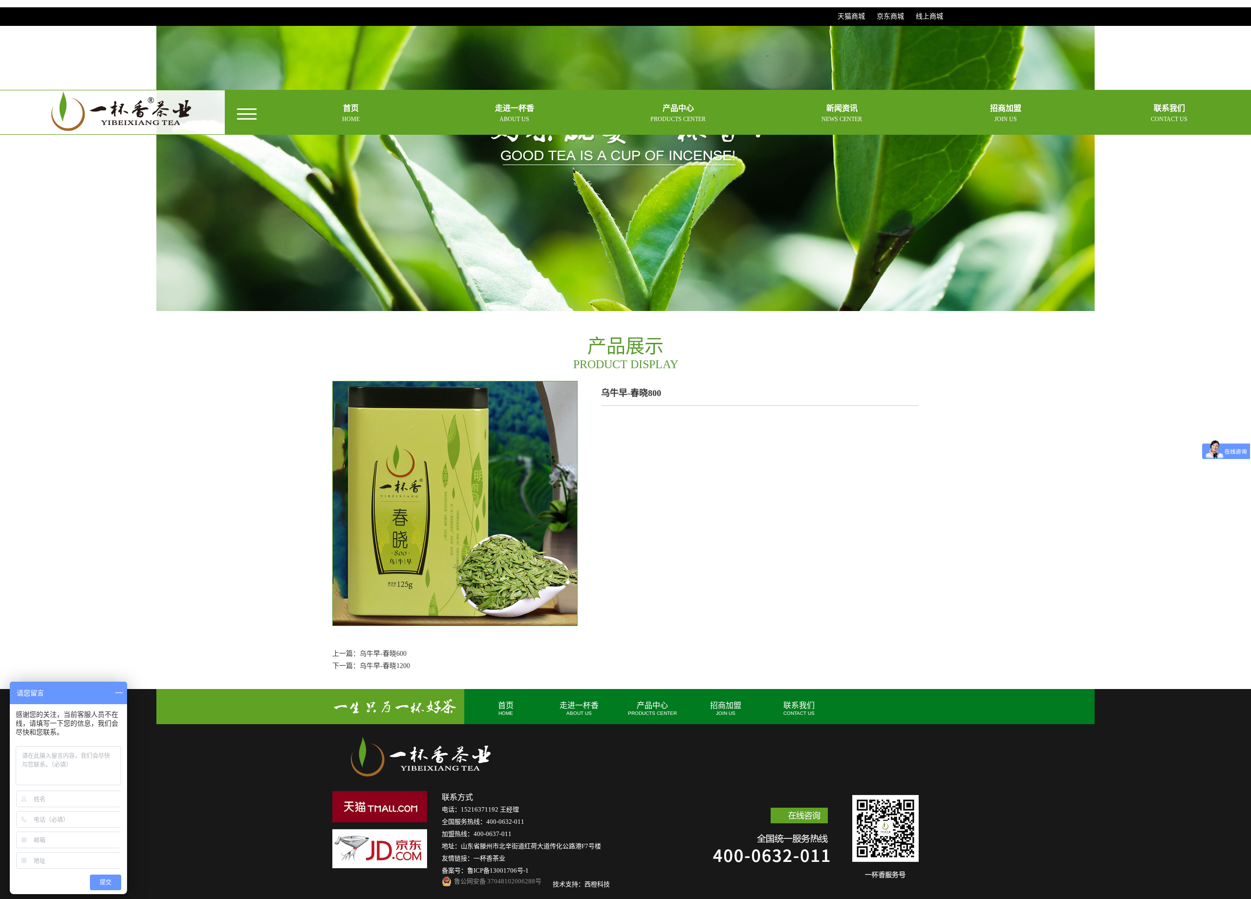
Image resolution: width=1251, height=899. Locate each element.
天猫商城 (851, 16)
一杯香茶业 (489, 858)
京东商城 (890, 16)
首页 (506, 708)
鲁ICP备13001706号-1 (498, 870)
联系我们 (799, 708)
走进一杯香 (579, 708)
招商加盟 (725, 708)
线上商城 (929, 16)
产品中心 (652, 708)
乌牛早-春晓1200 (385, 665)
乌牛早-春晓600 (383, 653)
